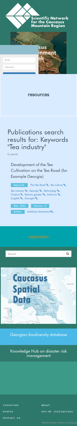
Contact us (11, 417)
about (45, 405)
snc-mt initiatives (57, 411)
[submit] (67, 254)
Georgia (34, 190)
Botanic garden (34, 194)
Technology (50, 190)
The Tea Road (38, 184)
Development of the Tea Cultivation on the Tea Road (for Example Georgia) (39, 170)
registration (39, 236)
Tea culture (56, 184)
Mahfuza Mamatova (38, 211)
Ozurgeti (29, 198)
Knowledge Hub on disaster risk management (38, 353)
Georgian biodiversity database (38, 334)
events (8, 411)
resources (38, 94)
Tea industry (18, 190)
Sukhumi (52, 194)
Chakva (15, 194)
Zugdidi (15, 198)
